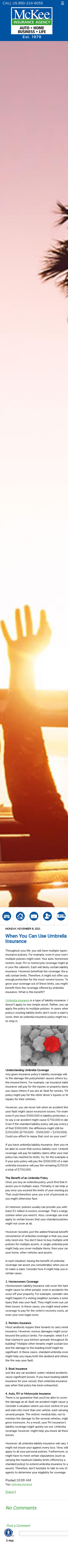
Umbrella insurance (17, 1000)
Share (9, 1492)
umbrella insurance (22, 1484)
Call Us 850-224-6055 (23, 3)
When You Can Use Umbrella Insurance (36, 938)
